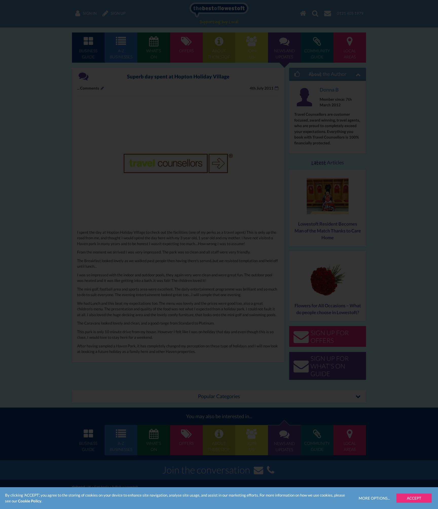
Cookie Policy (29, 501)
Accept (414, 498)
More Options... (374, 498)
